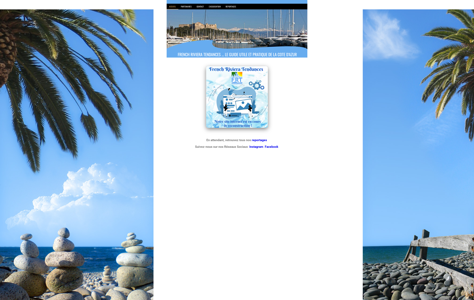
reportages (260, 140)
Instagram (256, 147)
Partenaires (186, 6)
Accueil (172, 6)
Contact (200, 6)
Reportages (231, 6)
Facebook (271, 147)
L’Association (215, 6)
